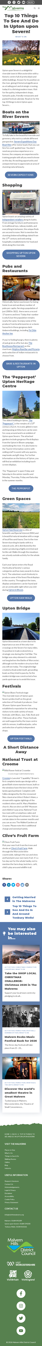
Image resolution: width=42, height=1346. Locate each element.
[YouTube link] (21, 1330)
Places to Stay (10, 1150)
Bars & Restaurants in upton (21, 365)
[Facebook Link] (9, 2)
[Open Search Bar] (35, 8)
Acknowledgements (12, 1187)
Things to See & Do (12, 1156)
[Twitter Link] (18, 2)
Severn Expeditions (21, 175)
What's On (21, 37)
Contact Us (9, 1184)
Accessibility (9, 1196)
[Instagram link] (21, 1305)
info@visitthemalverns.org (14, 1215)
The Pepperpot (21, 488)
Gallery (7, 1162)
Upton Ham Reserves (12, 530)
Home (7, 1134)
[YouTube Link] (23, 2)
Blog (14, 1134)
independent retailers (12, 219)
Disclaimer (8, 1193)
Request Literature (12, 1181)
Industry (8, 1168)
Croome (6, 778)
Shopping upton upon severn (21, 254)
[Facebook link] (21, 1293)
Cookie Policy (9, 1199)
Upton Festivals (21, 738)
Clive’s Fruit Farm (19, 848)
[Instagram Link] (14, 2)
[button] (4, 885)
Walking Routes (10, 1159)
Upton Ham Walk (21, 598)
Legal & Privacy (10, 1190)
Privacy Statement (11, 1202)
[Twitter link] (21, 1318)
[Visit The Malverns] (13, 8)
